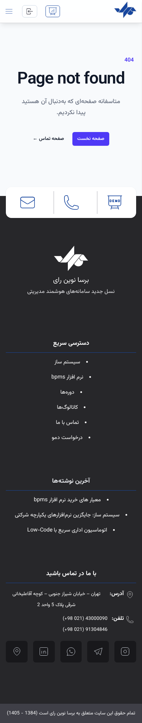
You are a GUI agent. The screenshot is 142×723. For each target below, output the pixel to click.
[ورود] (29, 11)
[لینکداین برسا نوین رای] (44, 651)
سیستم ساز (67, 362)
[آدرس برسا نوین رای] (17, 651)
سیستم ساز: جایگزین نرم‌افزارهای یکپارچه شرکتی (67, 515)
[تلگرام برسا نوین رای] (98, 651)
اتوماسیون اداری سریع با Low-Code (67, 530)
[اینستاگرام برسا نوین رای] (125, 651)
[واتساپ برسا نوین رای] (71, 651)
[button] (9, 11)
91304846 (85, 630)
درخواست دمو (67, 438)
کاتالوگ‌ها (67, 407)
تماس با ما (67, 422)
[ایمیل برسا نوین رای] (27, 202)
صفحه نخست (90, 139)
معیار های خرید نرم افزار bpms (67, 500)
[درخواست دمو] (52, 11)
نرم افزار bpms (67, 377)
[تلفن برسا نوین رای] (71, 202)
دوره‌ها (67, 392)
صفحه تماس (48, 138)
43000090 (85, 619)
